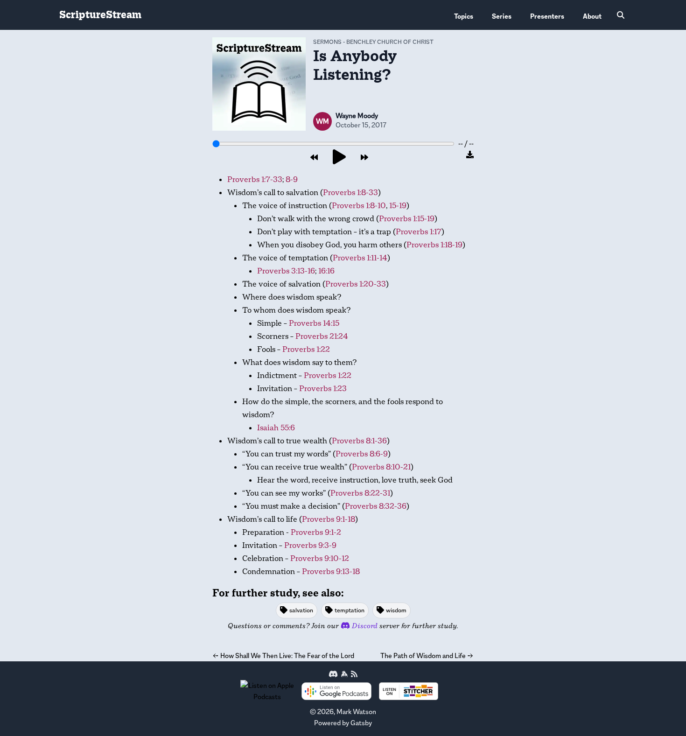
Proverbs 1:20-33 (355, 284)
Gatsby (361, 722)
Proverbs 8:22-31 (360, 493)
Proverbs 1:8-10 (359, 205)
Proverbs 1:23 (323, 388)
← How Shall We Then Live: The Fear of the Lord (283, 655)
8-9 (292, 179)
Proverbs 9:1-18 (328, 519)
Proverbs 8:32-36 (375, 506)
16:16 (326, 271)
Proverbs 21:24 (321, 336)
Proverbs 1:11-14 (360, 258)
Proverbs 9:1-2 (316, 532)
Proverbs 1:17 (418, 232)
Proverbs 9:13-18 (331, 571)
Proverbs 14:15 (314, 323)
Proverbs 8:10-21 (381, 467)
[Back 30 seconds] (314, 157)
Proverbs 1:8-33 (350, 192)
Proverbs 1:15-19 (406, 219)
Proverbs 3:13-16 (286, 271)
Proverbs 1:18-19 (434, 245)
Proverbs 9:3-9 (310, 545)
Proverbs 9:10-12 (319, 558)
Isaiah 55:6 (276, 428)
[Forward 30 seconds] (364, 157)
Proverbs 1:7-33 (254, 179)
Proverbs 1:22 (306, 349)
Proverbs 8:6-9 (362, 454)
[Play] (339, 157)
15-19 (397, 205)
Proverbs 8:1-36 (359, 441)
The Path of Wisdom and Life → (427, 655)
